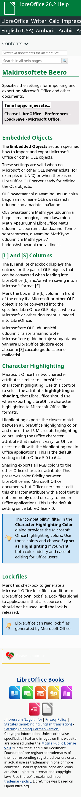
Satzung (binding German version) (31, 729)
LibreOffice (15, 20)
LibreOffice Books (40, 679)
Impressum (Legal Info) (23, 719)
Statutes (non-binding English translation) (38, 724)
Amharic (46, 30)
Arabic (66, 30)
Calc (54, 20)
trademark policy (17, 781)
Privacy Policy (56, 719)
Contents (12, 43)
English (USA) (17, 30)
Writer (38, 20)
